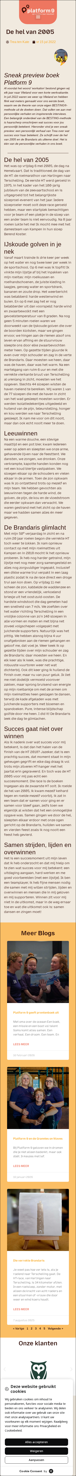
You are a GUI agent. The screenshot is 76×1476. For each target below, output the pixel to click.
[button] (38, 16)
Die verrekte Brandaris (29, 1260)
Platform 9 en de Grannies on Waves (38, 1138)
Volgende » (55, 1328)
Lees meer (21, 1044)
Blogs (46, 933)
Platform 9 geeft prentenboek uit (36, 1012)
